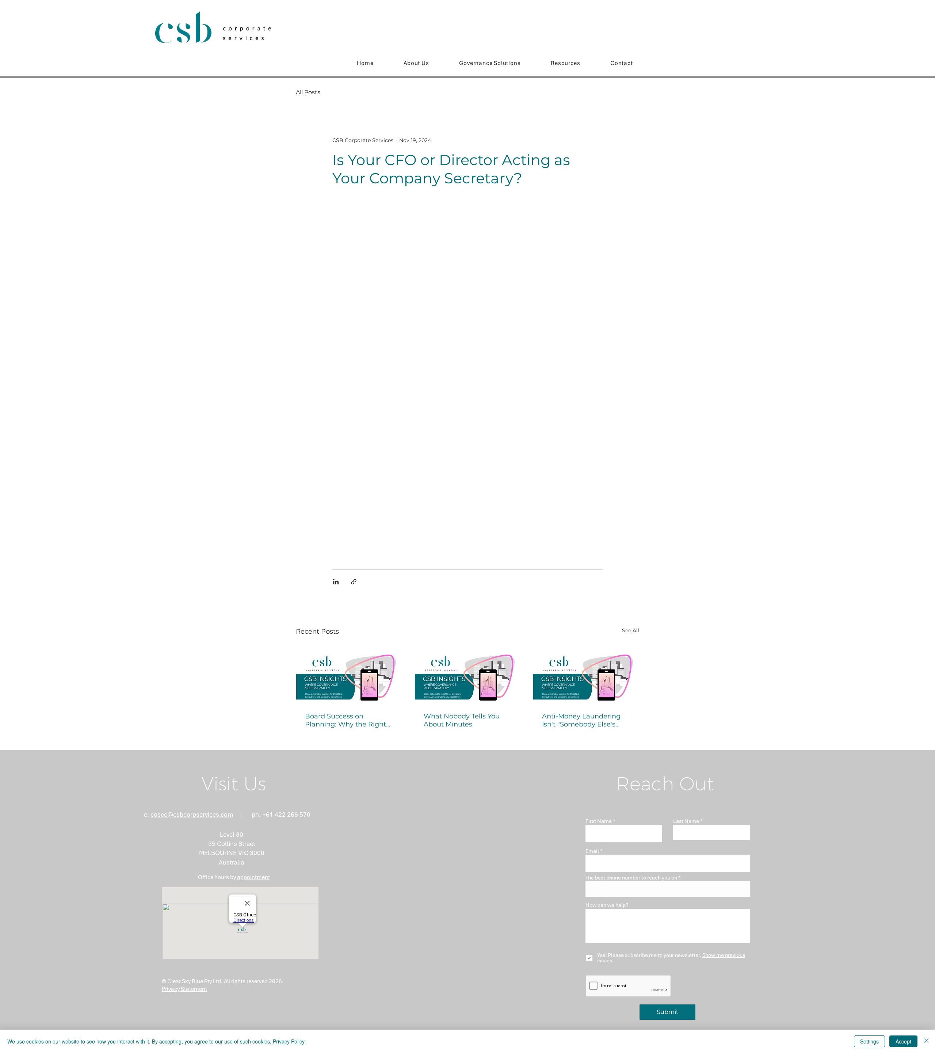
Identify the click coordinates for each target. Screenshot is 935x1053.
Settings (869, 1041)
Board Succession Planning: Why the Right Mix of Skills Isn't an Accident (345, 720)
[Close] (926, 1041)
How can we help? (607, 905)
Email (592, 851)
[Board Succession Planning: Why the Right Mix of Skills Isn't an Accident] (349, 673)
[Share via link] (353, 581)
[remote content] (467, 378)
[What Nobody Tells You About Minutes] (467, 673)
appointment (253, 877)
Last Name (686, 821)
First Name (598, 821)
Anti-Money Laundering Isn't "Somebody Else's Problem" (581, 720)
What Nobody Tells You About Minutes (462, 720)
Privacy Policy (289, 1041)
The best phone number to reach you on (631, 878)
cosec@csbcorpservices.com (191, 814)
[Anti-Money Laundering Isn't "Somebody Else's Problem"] (586, 673)
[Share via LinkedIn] (335, 581)
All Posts (308, 92)
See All (630, 630)
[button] (565, 63)
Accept (903, 1041)
